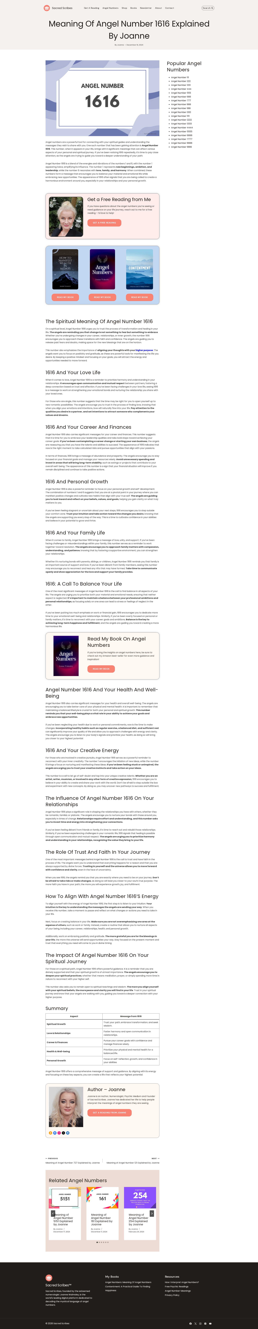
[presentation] (65, 1197)
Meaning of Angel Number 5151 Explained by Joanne (63, 1219)
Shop (124, 8)
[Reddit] (205, 1323)
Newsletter (146, 8)
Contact (169, 8)
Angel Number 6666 (181, 135)
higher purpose (144, 350)
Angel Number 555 (181, 92)
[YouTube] (210, 1323)
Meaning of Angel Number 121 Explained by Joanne (133, 1160)
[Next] (152, 1213)
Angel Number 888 (181, 104)
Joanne (120, 45)
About (158, 8)
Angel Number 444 (181, 89)
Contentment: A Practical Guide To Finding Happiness (127, 1288)
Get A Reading (91, 8)
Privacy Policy (172, 1295)
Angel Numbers (111, 8)
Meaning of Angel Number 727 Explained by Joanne (73, 1160)
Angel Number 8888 (181, 143)
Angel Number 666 (181, 96)
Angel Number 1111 (180, 116)
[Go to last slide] (53, 1213)
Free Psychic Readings (176, 1286)
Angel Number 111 (180, 77)
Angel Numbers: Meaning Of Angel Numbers (128, 1282)
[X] (195, 1323)
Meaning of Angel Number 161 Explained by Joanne (101, 1219)
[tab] (97, 1242)
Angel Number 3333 (181, 123)
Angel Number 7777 (181, 139)
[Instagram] (200, 1323)
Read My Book (65, 297)
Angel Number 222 (181, 81)
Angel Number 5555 (181, 131)
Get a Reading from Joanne (109, 1112)
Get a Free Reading (104, 222)
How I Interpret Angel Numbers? (182, 1282)
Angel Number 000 (181, 112)
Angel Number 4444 (182, 127)
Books (133, 8)
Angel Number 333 (181, 85)
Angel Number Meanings (178, 1290)
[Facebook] (190, 1323)
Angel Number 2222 (181, 119)
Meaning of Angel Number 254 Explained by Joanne (138, 1219)
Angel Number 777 (181, 100)
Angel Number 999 (181, 108)
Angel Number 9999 (181, 146)
